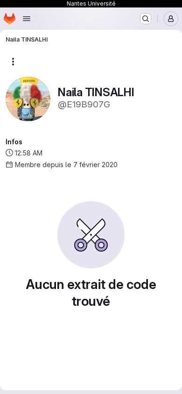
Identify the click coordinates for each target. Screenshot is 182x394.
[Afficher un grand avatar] (28, 98)
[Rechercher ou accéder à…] (145, 18)
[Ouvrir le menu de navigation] (26, 18)
